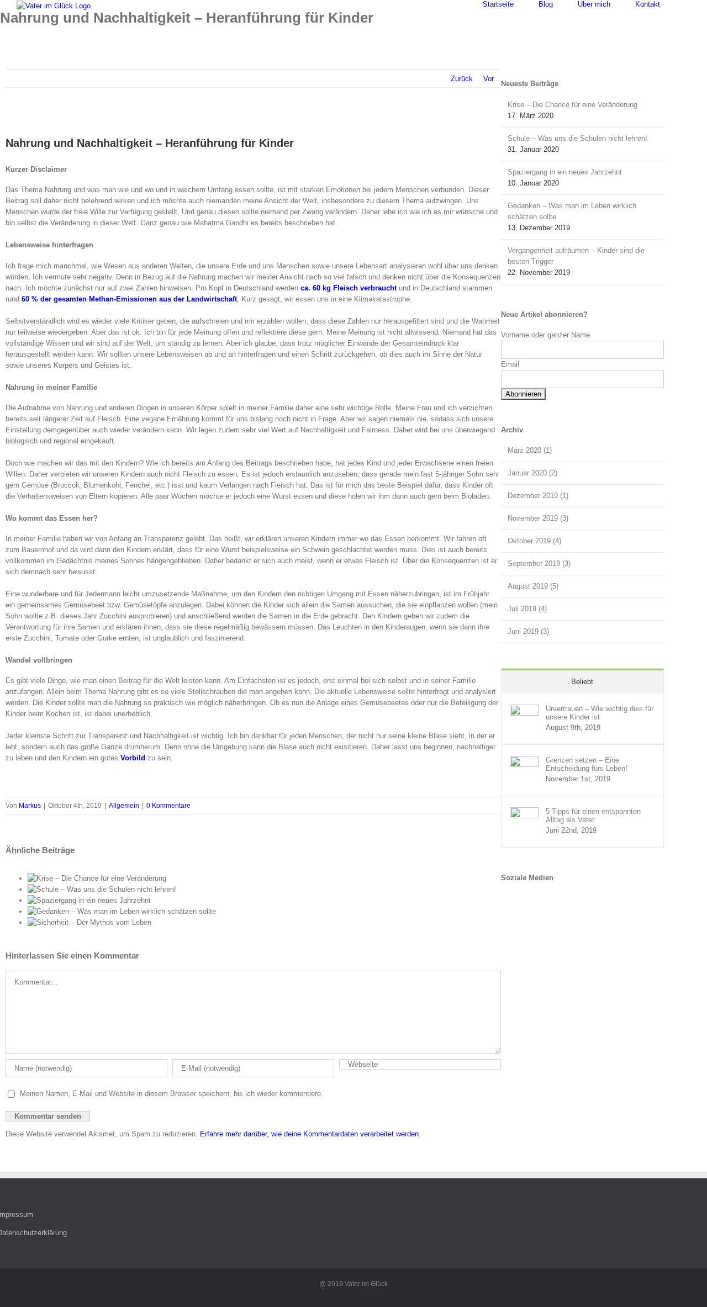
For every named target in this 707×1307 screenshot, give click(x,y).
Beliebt (582, 682)
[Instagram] (516, 898)
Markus (30, 805)
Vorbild (132, 758)
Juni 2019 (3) (528, 631)
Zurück (462, 79)
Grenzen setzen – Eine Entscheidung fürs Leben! (586, 764)
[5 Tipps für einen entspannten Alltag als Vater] (524, 812)
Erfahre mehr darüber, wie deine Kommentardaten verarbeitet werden (309, 1134)
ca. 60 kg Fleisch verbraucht (348, 288)
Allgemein (124, 805)
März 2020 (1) (530, 450)
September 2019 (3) (539, 563)
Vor (488, 79)
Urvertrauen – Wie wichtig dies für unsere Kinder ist (599, 713)
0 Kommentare (168, 805)
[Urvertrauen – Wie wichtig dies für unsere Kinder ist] (524, 710)
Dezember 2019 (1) (538, 495)
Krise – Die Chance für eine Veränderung (572, 104)
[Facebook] (505, 898)
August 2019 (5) (533, 586)
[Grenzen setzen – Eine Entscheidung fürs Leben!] (524, 761)
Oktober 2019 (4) (534, 541)
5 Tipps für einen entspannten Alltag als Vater (593, 815)
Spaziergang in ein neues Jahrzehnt (565, 172)
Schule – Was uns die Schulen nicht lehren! (577, 138)
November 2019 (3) (538, 518)
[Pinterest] (527, 898)
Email (510, 364)
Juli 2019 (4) (527, 609)
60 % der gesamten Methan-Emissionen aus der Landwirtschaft (129, 299)
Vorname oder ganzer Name (545, 335)
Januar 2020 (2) (532, 473)
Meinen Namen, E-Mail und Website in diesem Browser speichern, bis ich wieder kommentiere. (171, 1093)
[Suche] (687, 4)
